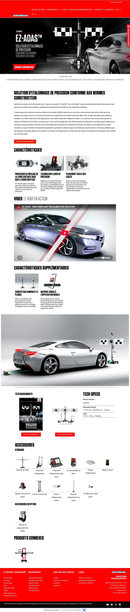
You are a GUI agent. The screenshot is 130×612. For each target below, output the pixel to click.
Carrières (6, 580)
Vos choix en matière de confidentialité (71, 610)
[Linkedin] (120, 605)
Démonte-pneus (33, 583)
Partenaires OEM (9, 588)
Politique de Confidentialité (87, 580)
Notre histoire (38, 10)
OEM (65, 10)
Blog (5, 585)
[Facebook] (112, 605)
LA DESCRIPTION (65, 77)
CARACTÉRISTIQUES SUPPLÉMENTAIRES (48, 80)
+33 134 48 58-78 (116, 2)
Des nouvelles (8, 583)
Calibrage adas (33, 588)
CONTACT (98, 10)
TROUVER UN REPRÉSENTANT (80, 10)
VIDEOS (27, 80)
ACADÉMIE (109, 10)
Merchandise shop (9, 593)
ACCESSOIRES (99, 80)
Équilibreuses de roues (36, 580)
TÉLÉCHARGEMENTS (73, 80)
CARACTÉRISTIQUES (15, 80)
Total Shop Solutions (10, 596)
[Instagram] (116, 605)
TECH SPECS (87, 80)
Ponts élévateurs (34, 585)
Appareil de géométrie (35, 578)
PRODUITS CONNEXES (115, 80)
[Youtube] (108, 605)
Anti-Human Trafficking (86, 583)
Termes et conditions (85, 578)
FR (33, 14)
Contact (56, 578)
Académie (57, 585)
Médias (6, 590)
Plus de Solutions (34, 590)
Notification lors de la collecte (51, 610)
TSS (117, 10)
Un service (57, 583)
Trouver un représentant (61, 580)
